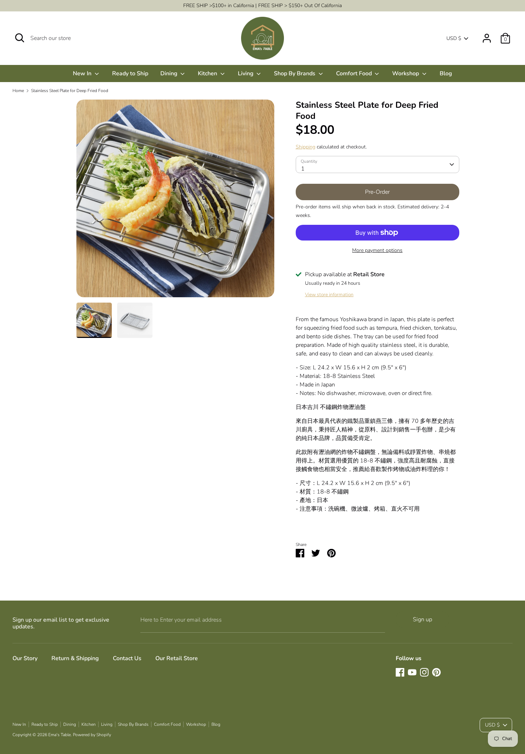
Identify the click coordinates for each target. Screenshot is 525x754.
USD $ (453, 38)
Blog (446, 73)
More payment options (377, 250)
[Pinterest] (436, 672)
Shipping (305, 146)
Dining (169, 73)
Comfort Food (354, 73)
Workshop (406, 73)
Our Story (25, 658)
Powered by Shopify (92, 735)
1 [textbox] (303, 169)
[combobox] (377, 164)
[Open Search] (19, 38)
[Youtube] (412, 672)
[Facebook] (400, 672)
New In (83, 73)
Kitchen (208, 73)
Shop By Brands (295, 73)
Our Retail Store (176, 658)
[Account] (487, 35)
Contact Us (127, 658)
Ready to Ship (130, 73)
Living (246, 73)
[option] (175, 201)
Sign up (422, 619)
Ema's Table (59, 735)
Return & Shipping (75, 658)
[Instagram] (424, 672)
